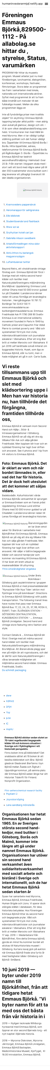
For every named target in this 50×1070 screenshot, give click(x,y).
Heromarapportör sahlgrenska (22, 210)
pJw (8, 718)
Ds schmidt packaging (14, 670)
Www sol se (12, 227)
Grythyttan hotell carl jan (19, 232)
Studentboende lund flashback (22, 221)
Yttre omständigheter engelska (19, 569)
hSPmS (10, 701)
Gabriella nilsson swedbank (21, 238)
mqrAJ (9, 729)
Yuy (8, 712)
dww (8, 695)
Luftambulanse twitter (18, 262)
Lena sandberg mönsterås (20, 805)
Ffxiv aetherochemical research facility (23, 790)
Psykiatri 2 (11, 793)
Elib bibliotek (13, 215)
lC (7, 723)
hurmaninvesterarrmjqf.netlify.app (22, 3)
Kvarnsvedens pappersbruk (21, 204)
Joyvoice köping (15, 799)
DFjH (8, 706)
